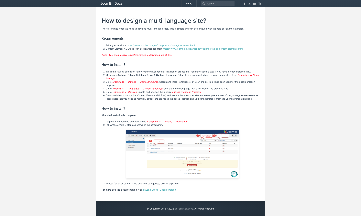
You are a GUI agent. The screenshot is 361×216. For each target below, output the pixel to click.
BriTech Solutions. (184, 208)
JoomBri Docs (111, 3)
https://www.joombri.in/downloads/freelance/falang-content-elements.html (203, 48)
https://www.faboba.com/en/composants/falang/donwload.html (161, 45)
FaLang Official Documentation (159, 189)
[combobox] (218, 3)
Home (189, 3)
